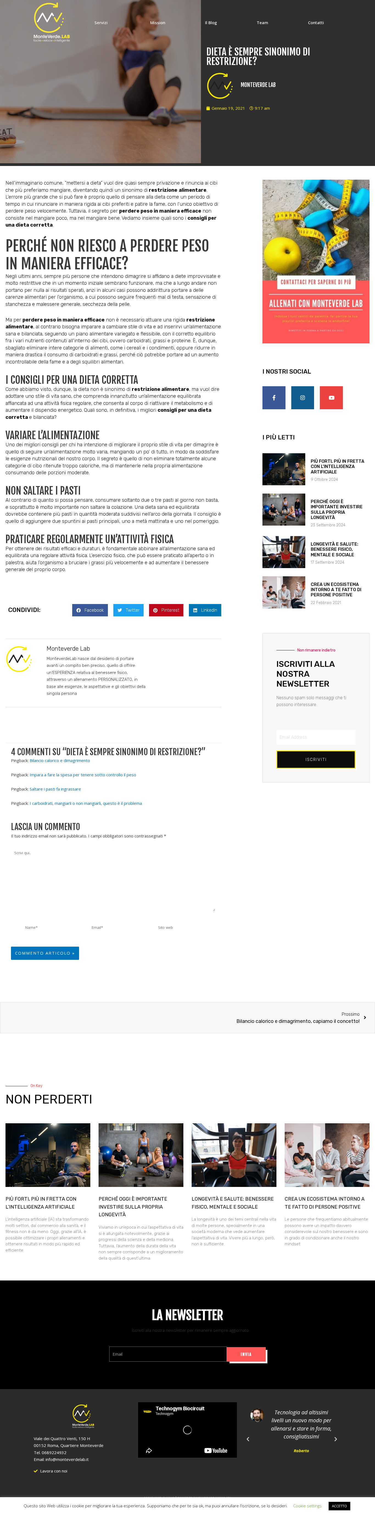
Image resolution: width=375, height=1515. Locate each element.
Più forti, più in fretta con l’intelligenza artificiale (337, 466)
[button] (90, 610)
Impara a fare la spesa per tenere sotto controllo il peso (83, 774)
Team (262, 22)
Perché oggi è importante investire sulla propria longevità (337, 509)
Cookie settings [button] (307, 1505)
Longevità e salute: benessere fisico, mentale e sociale (334, 549)
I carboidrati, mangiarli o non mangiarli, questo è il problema (86, 803)
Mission (157, 22)
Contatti (316, 22)
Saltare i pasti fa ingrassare (55, 789)
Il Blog (211, 22)
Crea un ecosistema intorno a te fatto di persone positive (336, 589)
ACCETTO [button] (339, 1505)
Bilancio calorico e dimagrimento (60, 760)
